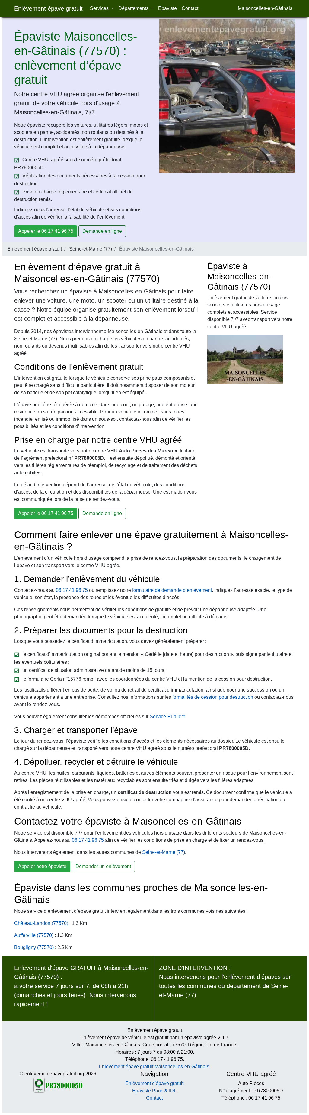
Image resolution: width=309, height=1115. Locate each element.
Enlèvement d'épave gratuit (154, 1083)
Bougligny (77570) (34, 947)
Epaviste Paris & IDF (154, 1090)
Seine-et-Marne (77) (90, 248)
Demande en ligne (102, 231)
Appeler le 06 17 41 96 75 (45, 231)
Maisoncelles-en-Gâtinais (265, 8)
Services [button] (100, 8)
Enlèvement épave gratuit (48, 8)
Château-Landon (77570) (41, 923)
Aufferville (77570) (33, 935)
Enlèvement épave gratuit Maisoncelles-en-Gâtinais (154, 1066)
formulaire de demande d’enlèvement (172, 590)
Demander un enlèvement (103, 866)
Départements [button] (134, 8)
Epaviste (167, 8)
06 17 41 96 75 (72, 590)
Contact (190, 8)
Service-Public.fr (167, 716)
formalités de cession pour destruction (212, 697)
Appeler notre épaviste (42, 866)
